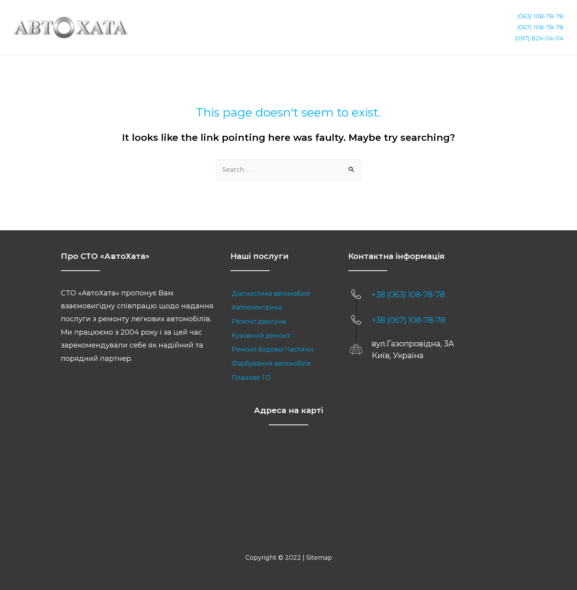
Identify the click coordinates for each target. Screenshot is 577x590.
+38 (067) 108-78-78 (408, 320)
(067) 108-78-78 (540, 27)
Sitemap (319, 557)
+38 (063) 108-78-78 (408, 294)
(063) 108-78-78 (540, 16)
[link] (281, 294)
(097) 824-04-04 (539, 38)
